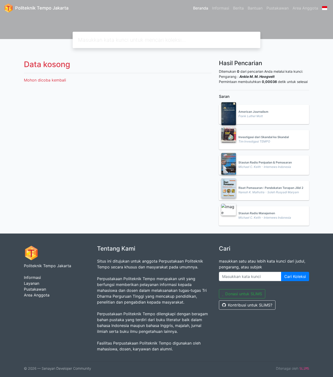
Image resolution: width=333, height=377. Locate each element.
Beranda (200, 8)
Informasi (220, 8)
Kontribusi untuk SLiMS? (250, 305)
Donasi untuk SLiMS (243, 293)
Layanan (31, 283)
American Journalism (253, 111)
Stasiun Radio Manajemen (256, 213)
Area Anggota (305, 8)
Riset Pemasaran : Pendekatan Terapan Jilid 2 (270, 188)
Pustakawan (277, 8)
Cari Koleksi (295, 276)
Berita (238, 8)
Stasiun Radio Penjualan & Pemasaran (265, 162)
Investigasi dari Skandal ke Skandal (263, 137)
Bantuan (255, 8)
